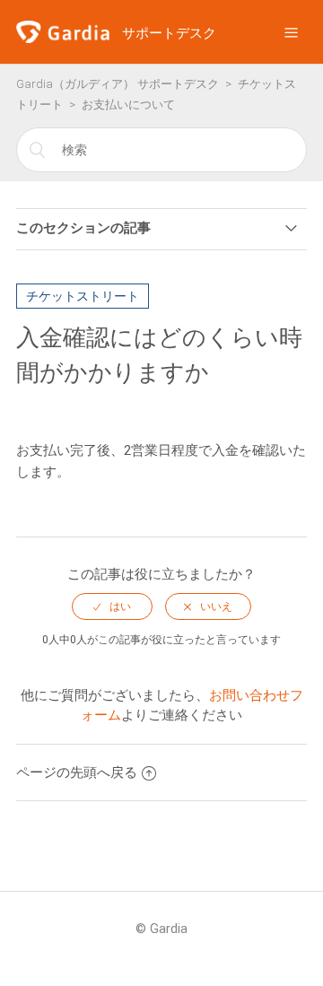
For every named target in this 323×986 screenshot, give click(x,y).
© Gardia (161, 929)
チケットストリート (82, 296)
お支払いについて (128, 104)
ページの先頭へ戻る (76, 772)
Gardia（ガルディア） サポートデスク (117, 84)
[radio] (112, 606)
